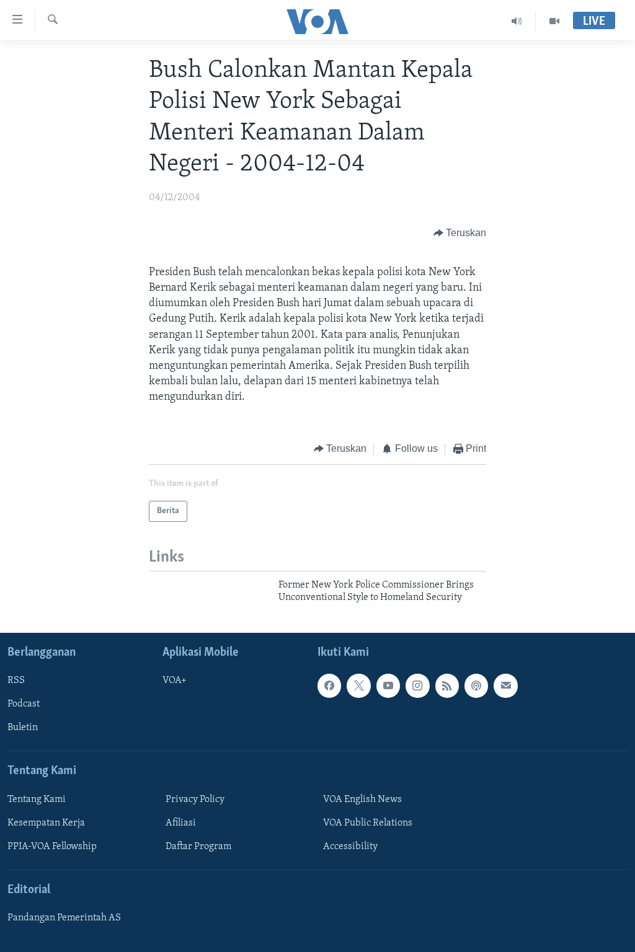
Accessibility (350, 847)
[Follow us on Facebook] (329, 685)
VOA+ (174, 680)
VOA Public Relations (367, 823)
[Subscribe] (505, 685)
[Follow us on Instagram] (417, 685)
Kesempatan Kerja (46, 823)
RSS (16, 680)
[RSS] (447, 685)
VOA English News (362, 799)
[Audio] (517, 21)
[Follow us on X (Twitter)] (358, 685)
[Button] (460, 233)
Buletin (22, 728)
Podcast (23, 704)
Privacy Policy (195, 799)
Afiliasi (181, 823)
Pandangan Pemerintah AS (64, 918)
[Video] (554, 21)
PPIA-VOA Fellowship (52, 847)
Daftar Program (198, 847)
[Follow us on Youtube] (388, 685)
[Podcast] (476, 685)
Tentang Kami (36, 799)
